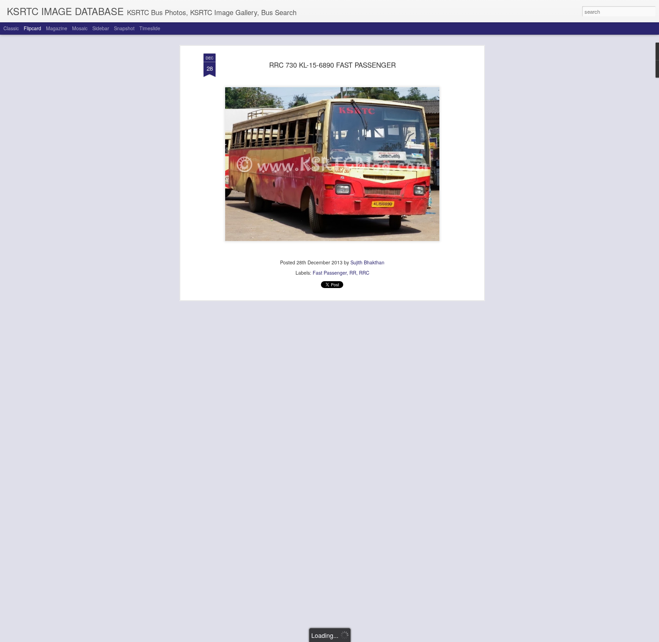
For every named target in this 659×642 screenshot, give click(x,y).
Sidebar (100, 28)
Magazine (56, 28)
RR (352, 272)
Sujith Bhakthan (367, 262)
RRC (364, 272)
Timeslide (149, 28)
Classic (11, 28)
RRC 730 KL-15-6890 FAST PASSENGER (332, 65)
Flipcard (32, 28)
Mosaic (80, 28)
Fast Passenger (330, 272)
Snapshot (124, 28)
